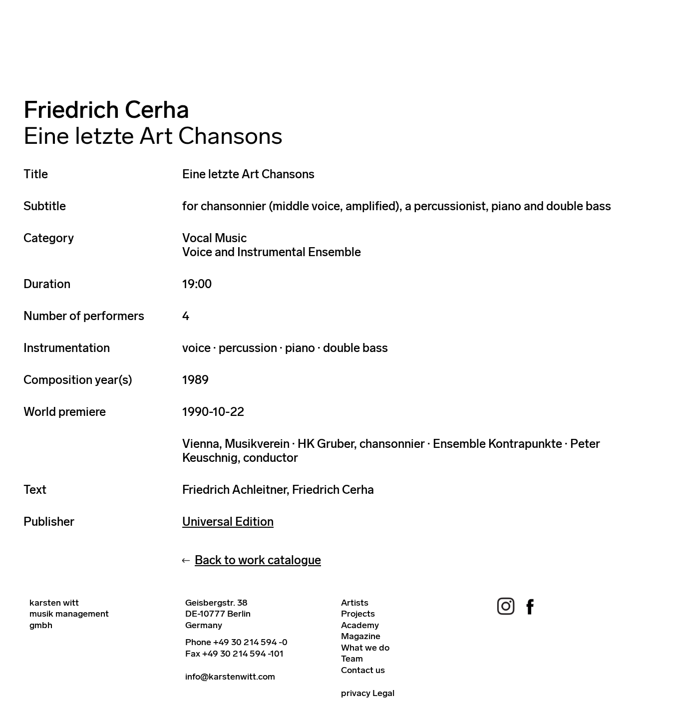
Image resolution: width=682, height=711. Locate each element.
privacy (355, 693)
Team (352, 658)
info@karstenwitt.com (230, 676)
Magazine (360, 636)
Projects (358, 613)
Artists (354, 602)
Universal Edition (228, 521)
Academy (360, 625)
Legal (383, 693)
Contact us (363, 670)
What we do (365, 647)
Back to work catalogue (258, 560)
